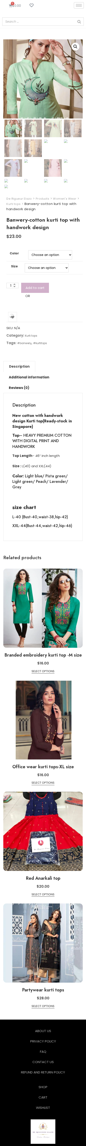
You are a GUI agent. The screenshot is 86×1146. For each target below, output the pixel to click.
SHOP (43, 1087)
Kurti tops (31, 336)
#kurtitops (40, 343)
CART (43, 1097)
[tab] (19, 366)
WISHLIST (43, 1107)
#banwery (24, 343)
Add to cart (35, 287)
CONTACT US (43, 1062)
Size (14, 266)
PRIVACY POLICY (43, 1041)
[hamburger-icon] (79, 5)
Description (19, 366)
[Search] (79, 22)
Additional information (29, 377)
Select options (43, 671)
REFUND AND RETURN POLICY (43, 1072)
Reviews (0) (19, 387)
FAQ (43, 1051)
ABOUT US (43, 1031)
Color (14, 253)
